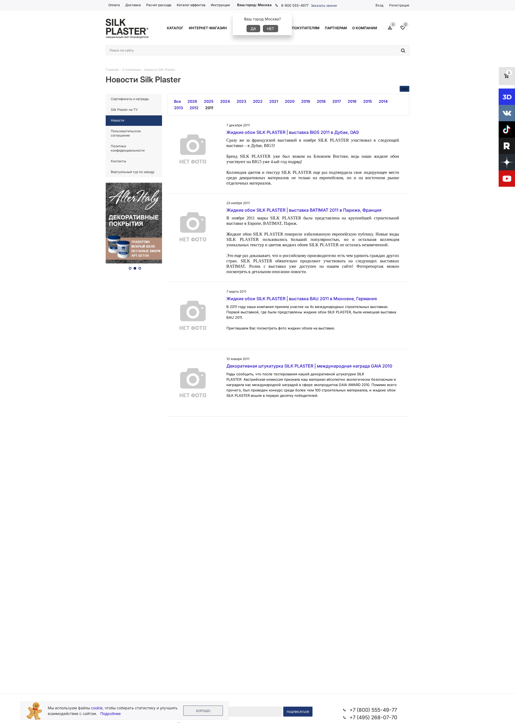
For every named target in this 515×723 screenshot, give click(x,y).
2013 (178, 107)
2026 (192, 101)
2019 (305, 101)
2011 (209, 107)
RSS (404, 89)
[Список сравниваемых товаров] (390, 29)
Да (253, 28)
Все (177, 101)
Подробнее (110, 713)
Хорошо (203, 711)
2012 (194, 107)
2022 (258, 101)
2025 (209, 101)
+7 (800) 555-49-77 (373, 710)
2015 (367, 101)
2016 (352, 101)
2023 (241, 101)
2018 (321, 101)
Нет (270, 28)
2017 (336, 101)
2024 (225, 101)
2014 (383, 101)
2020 (290, 101)
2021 (273, 101)
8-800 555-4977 (294, 5)
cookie (96, 708)
